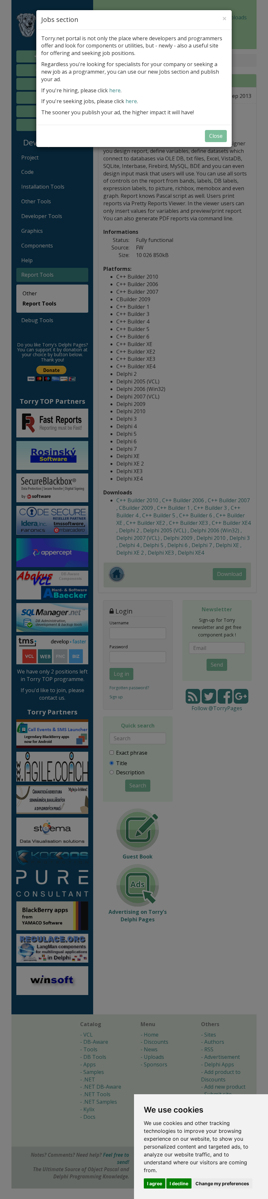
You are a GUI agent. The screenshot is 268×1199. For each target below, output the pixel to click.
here (115, 90)
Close (216, 135)
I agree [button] (154, 1183)
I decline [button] (179, 1183)
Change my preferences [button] (222, 1183)
